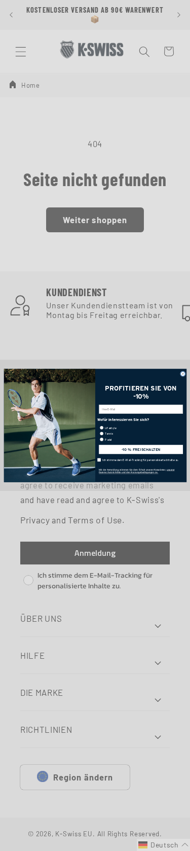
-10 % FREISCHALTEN (140, 449)
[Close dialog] (182, 374)
